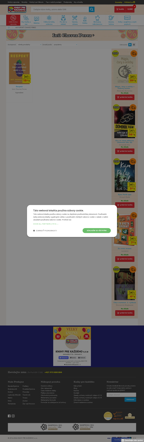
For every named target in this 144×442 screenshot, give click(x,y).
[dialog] (72, 221)
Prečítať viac (66, 220)
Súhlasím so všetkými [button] (97, 230)
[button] (72, 224)
